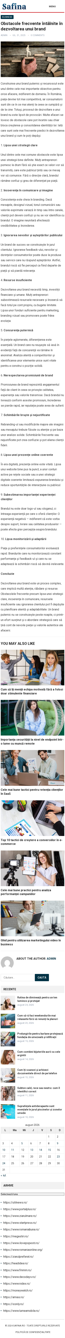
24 (3, 1163)
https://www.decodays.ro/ (19, 1277)
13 (31, 1149)
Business (7, 17)
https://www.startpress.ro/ (20, 1222)
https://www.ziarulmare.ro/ (20, 1216)
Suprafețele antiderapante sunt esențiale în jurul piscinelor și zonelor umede (39, 1109)
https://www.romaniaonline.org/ (23, 1249)
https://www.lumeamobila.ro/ (21, 1310)
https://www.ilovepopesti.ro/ (21, 1243)
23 (58, 1156)
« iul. (3, 1175)
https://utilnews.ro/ (15, 1202)
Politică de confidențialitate (33, 1332)
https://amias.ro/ (13, 1297)
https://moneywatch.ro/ (18, 1290)
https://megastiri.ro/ (16, 1236)
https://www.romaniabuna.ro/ (21, 1229)
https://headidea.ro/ (15, 1263)
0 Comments (37, 35)
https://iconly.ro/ (13, 1304)
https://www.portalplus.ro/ (19, 1209)
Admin (4, 35)
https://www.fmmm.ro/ (17, 1270)
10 (3, 1149)
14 (40, 1149)
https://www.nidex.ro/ (17, 1283)
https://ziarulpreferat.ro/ (18, 1256)
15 (49, 1149)
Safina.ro (19, 1325)
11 (12, 1149)
